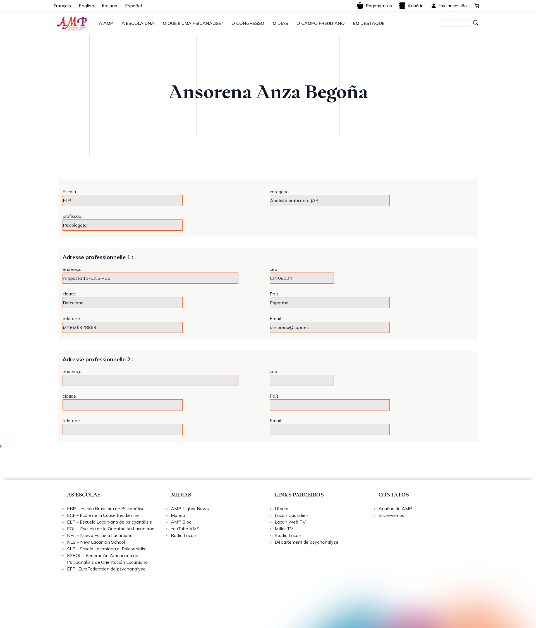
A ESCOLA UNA (137, 23)
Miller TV (284, 528)
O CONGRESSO (247, 23)
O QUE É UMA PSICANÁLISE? (193, 23)
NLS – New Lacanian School (96, 542)
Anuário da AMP (395, 508)
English (86, 5)
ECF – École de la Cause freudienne (103, 515)
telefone (71, 318)
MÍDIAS (280, 23)
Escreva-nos (391, 515)
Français (62, 5)
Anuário (415, 5)
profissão (72, 216)
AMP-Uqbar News (190, 508)
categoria (279, 191)
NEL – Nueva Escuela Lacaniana (100, 535)
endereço (72, 269)
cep (273, 269)
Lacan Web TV (290, 522)
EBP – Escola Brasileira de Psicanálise (106, 508)
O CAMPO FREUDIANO (320, 23)
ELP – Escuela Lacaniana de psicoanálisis (109, 522)
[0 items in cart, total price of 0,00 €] (476, 5)
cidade (69, 294)
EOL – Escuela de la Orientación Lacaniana (110, 528)
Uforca (281, 508)
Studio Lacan (288, 535)
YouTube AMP (185, 528)
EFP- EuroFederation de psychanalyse (106, 569)
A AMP (106, 23)
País (274, 294)
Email (275, 318)
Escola (69, 191)
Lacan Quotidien (291, 515)
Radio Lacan (183, 535)
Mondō (178, 515)
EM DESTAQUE (368, 23)
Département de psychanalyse (306, 542)
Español (133, 5)
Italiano (109, 5)
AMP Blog (181, 522)
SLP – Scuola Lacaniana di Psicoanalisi (106, 548)
